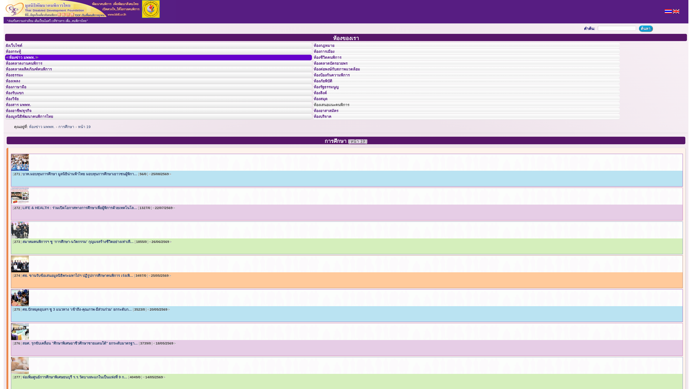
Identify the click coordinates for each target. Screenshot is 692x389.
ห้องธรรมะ (17, 87)
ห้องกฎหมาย (327, 46)
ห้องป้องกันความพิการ (336, 87)
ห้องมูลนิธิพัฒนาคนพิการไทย (35, 143)
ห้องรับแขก (17, 111)
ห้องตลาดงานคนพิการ (28, 70)
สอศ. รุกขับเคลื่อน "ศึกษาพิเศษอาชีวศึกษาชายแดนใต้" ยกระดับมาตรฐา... (93, 371)
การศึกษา (66, 155)
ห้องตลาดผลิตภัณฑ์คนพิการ (34, 78)
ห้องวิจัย (15, 119)
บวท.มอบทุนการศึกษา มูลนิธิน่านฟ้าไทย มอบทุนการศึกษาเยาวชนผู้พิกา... (91, 202)
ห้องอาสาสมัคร (329, 135)
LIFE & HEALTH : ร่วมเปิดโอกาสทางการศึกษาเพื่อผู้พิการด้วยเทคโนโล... (93, 236)
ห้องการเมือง (327, 54)
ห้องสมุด (323, 119)
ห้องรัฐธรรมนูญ (330, 103)
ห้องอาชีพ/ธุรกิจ (22, 135)
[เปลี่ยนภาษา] (668, 11)
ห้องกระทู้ (16, 54)
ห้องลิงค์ (323, 111)
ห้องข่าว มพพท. (26, 62)
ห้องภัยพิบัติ (326, 95)
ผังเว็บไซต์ (17, 46)
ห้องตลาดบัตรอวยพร (335, 70)
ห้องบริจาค (325, 143)
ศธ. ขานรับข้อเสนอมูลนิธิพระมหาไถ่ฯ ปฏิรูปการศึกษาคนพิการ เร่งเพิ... (91, 304)
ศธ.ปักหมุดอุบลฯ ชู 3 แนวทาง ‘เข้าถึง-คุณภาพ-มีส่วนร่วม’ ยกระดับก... (90, 337)
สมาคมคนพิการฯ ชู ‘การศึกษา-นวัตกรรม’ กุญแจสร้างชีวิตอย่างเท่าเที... (91, 270)
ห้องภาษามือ (19, 103)
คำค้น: (589, 28)
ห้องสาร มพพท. (21, 127)
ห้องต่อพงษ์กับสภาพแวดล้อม (342, 78)
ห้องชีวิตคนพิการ (331, 62)
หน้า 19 (84, 155)
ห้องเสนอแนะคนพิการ (336, 127)
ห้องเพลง (15, 95)
